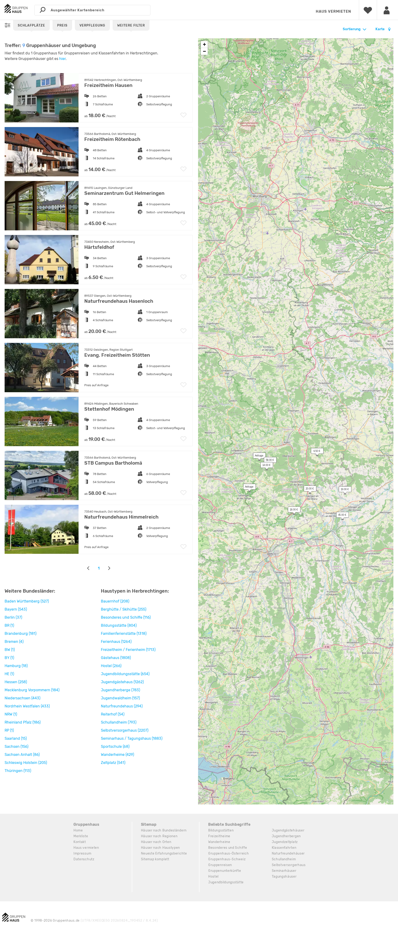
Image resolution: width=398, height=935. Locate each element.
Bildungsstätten (221, 830)
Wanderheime (219, 842)
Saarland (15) (16, 738)
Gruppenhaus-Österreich (228, 853)
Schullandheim (284, 859)
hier (62, 58)
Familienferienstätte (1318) (123, 633)
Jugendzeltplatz (285, 842)
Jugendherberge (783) (120, 690)
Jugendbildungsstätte (226, 882)
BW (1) (10, 649)
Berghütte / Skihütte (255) (123, 609)
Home (78, 830)
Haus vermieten (333, 11)
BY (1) (9, 658)
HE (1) (9, 674)
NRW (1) (11, 714)
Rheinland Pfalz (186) (23, 722)
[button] (291, 510)
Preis (62, 25)
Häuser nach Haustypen (160, 848)
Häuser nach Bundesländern (164, 830)
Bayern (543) (16, 609)
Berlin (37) (13, 617)
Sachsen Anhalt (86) (22, 754)
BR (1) (9, 625)
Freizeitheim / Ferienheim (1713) (128, 649)
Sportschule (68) (115, 746)
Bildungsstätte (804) (119, 625)
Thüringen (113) (18, 771)
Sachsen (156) (16, 746)
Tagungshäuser (284, 877)
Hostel (213, 877)
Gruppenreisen (220, 865)
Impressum (82, 853)
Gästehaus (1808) (116, 658)
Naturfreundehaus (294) (122, 706)
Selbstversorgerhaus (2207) (124, 730)
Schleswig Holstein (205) (26, 762)
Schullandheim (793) (118, 722)
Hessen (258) (16, 682)
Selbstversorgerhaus (289, 865)
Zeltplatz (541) (113, 762)
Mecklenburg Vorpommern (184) (32, 690)
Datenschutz (83, 859)
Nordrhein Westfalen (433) (27, 706)
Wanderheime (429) (117, 754)
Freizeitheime (219, 836)
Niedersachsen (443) (22, 698)
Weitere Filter (131, 25)
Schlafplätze (31, 25)
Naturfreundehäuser (288, 853)
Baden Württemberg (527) (27, 601)
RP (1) (9, 730)
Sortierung (351, 29)
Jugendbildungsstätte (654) (125, 674)
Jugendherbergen (286, 836)
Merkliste (80, 836)
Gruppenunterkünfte (224, 871)
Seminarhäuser (284, 871)
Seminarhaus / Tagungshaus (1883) (131, 738)
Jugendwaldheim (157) (120, 698)
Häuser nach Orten (156, 842)
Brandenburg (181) (20, 633)
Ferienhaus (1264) (116, 641)
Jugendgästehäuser (288, 830)
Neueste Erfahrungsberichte (164, 853)
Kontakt (79, 842)
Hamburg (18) (16, 666)
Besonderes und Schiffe (227, 848)
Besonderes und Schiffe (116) (126, 617)
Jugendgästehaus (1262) (122, 682)
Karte (380, 29)
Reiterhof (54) (112, 714)
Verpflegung (92, 25)
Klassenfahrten (284, 848)
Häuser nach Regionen (159, 836)
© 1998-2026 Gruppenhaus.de (94, 921)
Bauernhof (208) (115, 601)
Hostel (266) (111, 666)
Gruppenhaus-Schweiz (227, 859)
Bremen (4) (14, 641)
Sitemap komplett (155, 859)
